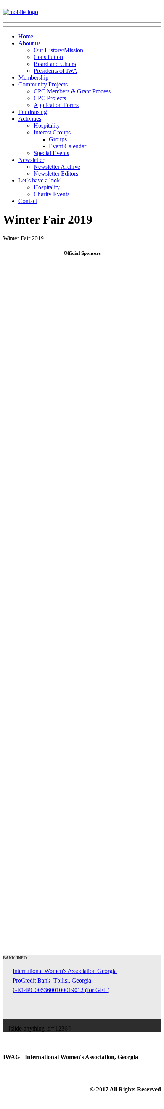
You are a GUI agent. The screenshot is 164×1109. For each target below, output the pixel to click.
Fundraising (32, 112)
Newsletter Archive (57, 166)
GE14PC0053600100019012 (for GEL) (61, 990)
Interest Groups (52, 132)
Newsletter (31, 160)
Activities (29, 118)
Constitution (48, 57)
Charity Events (51, 194)
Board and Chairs (55, 64)
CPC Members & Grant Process (72, 91)
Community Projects (43, 84)
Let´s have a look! (40, 180)
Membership (33, 77)
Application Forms (56, 105)
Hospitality (47, 125)
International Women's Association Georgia (65, 971)
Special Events (51, 153)
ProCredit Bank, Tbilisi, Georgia (52, 980)
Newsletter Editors (56, 173)
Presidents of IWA (55, 70)
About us (29, 43)
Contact (27, 201)
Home (25, 36)
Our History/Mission (58, 50)
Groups (58, 139)
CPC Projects (50, 98)
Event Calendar (67, 146)
